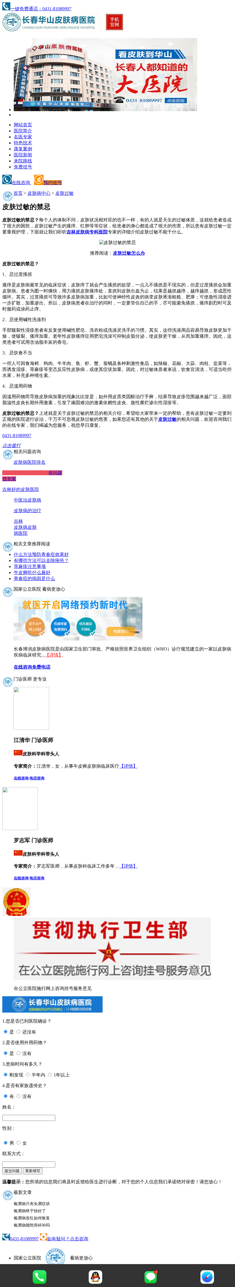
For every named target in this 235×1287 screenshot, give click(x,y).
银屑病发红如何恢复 (32, 1218)
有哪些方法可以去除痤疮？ (41, 560)
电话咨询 (37, 778)
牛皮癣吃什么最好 (32, 572)
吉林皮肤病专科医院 (87, 231)
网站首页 (23, 124)
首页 (18, 193)
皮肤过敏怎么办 (129, 253)
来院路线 (23, 160)
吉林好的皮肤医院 (20, 489)
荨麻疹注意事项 (30, 566)
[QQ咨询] (95, 1282)
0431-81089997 (24, 1238)
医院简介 (23, 130)
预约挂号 (53, 182)
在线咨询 (21, 182)
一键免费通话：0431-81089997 (40, 8)
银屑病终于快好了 (30, 1211)
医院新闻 (23, 154)
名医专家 (23, 136)
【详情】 (54, 655)
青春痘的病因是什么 (34, 578)
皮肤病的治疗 (27, 510)
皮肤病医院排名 (29, 462)
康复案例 (23, 148)
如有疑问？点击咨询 (67, 1238)
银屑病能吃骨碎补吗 (32, 1225)
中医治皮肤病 (27, 500)
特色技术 (23, 142)
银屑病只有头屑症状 (32, 1204)
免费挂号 (23, 166)
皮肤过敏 (64, 193)
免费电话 (41, 667)
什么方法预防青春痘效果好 (41, 554)
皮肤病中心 (39, 193)
